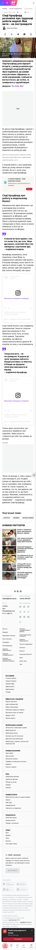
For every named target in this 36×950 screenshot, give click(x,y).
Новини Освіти (11, 794)
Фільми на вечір (11, 782)
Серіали (8, 788)
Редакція (5, 632)
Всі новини (10, 676)
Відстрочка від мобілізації (14, 739)
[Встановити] (18, 935)
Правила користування (6, 649)
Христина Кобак (12, 28)
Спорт (8, 830)
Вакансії (22, 651)
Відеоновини (10, 686)
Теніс (7, 838)
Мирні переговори (12, 707)
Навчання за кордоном (13, 808)
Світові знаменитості (15, 8)
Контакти (22, 647)
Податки (8, 764)
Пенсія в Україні (11, 767)
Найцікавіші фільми (12, 776)
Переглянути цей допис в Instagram (16, 298)
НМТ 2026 (9, 802)
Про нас (4, 629)
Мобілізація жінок (12, 733)
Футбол (8, 835)
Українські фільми (12, 779)
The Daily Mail (17, 86)
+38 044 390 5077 (25, 598)
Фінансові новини (12, 759)
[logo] (13, 3)
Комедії (8, 785)
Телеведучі (5, 642)
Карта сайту (23, 661)
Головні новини (11, 678)
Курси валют (10, 756)
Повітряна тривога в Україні (15, 710)
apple (22, 884)
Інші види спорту (11, 844)
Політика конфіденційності (7, 654)
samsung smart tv (22, 889)
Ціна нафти (9, 753)
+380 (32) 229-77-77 (14, 920)
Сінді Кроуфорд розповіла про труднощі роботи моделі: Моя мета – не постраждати (29, 8)
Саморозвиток (10, 805)
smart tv (8, 889)
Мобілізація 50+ (11, 730)
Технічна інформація (26, 644)
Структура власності (26, 654)
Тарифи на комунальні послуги (16, 761)
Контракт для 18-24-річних (14, 736)
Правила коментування (24, 640)
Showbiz (5, 8)
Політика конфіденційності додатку (25, 630)
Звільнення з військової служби (16, 727)
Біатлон (8, 841)
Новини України (11, 681)
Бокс (7, 833)
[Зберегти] (31, 34)
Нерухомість (11, 815)
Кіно (7, 774)
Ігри (21, 664)
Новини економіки (13, 751)
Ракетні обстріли (11, 701)
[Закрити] (32, 930)
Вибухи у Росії (10, 715)
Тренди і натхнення (12, 823)
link (20, 606)
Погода (8, 692)
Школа (8, 800)
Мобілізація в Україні (14, 725)
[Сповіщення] (33, 3)
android (8, 884)
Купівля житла (10, 820)
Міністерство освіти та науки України (18, 797)
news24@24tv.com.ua (9, 598)
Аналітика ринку (11, 818)
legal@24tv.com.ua (25, 922)
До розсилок (12, 870)
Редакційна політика (8, 635)
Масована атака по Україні (14, 713)
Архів (21, 657)
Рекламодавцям (7, 645)
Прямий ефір (10, 684)
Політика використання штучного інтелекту (8, 660)
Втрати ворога (10, 718)
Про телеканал (7, 639)
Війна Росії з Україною (14, 699)
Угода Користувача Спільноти (25, 635)
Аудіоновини (10, 689)
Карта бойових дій (12, 704)
